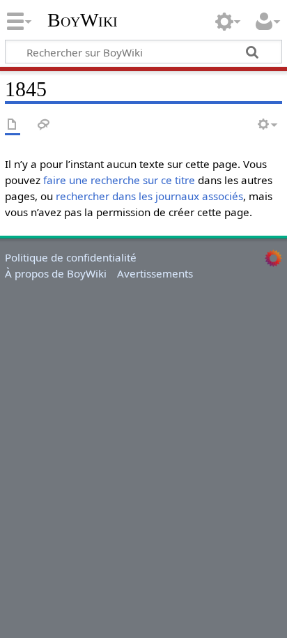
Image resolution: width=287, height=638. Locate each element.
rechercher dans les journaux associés (149, 196)
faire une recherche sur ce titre (119, 180)
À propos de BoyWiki (56, 273)
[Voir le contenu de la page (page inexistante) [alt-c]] (12, 125)
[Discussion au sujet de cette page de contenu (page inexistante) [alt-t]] (44, 125)
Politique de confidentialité (71, 257)
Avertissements (155, 273)
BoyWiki (82, 20)
